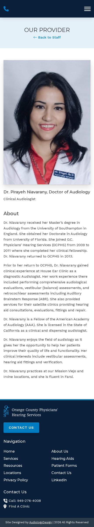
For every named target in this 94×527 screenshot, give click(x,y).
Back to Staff (49, 37)
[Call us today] (6, 8)
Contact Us (21, 427)
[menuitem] (23, 451)
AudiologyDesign (40, 522)
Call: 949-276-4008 (25, 501)
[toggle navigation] (87, 9)
